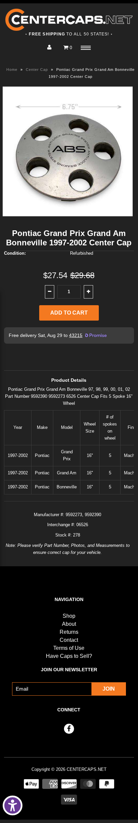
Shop (69, 616)
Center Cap (37, 70)
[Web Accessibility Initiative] (12, 805)
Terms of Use (68, 648)
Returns (69, 632)
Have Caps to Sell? (69, 656)
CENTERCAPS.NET (87, 769)
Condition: (15, 253)
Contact (69, 640)
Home (11, 70)
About (69, 624)
